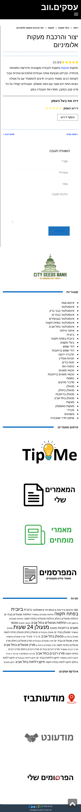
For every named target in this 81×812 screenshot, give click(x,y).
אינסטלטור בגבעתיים (61, 318)
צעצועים (69, 414)
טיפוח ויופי (68, 366)
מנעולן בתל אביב (64, 398)
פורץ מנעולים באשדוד (15, 637)
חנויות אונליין (66, 358)
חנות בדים (68, 362)
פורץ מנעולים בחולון (21, 640)
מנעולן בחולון (66, 390)
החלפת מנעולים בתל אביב (48, 623)
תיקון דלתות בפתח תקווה (58, 662)
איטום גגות (68, 303)
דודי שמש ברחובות (63, 350)
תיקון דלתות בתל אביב (30, 662)
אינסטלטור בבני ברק (62, 310)
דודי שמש (68, 346)
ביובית (70, 334)
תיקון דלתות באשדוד (69, 658)
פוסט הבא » (8, 134)
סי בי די (36, 636)
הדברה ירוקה (66, 354)
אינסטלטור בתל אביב (61, 326)
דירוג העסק (70, 108)
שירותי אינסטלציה (27, 654)
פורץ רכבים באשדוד (69, 649)
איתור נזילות (67, 330)
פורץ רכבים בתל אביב (50, 653)
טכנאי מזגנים (66, 370)
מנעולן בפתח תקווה (14, 632)
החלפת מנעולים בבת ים (17, 614)
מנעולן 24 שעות (31, 627)
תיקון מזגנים (9, 662)
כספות (70, 378)
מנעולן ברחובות (65, 394)
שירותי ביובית (12, 654)
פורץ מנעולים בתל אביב (19, 645)
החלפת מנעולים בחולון (66, 618)
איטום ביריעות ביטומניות (59, 609)
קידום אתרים (47, 806)
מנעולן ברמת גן (71, 637)
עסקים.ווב (59, 7)
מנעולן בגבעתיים (46, 632)
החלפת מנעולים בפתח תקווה (39, 618)
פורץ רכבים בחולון (30, 649)
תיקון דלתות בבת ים (47, 657)
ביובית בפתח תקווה (62, 338)
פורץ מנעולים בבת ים (66, 640)
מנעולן (70, 386)
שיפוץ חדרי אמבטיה (62, 418)
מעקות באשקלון (64, 406)
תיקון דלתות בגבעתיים (26, 658)
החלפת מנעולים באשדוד (43, 614)
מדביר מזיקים (66, 382)
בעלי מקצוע (67, 342)
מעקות (65, 68)
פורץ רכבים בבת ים (50, 649)
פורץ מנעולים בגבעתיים (43, 641)
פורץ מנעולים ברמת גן (46, 645)
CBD (76, 609)
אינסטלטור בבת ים (63, 314)
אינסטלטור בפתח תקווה (60, 322)
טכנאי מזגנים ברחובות (61, 374)
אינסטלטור (67, 306)
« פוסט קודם (72, 134)
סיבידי (70, 410)
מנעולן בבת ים (62, 632)
